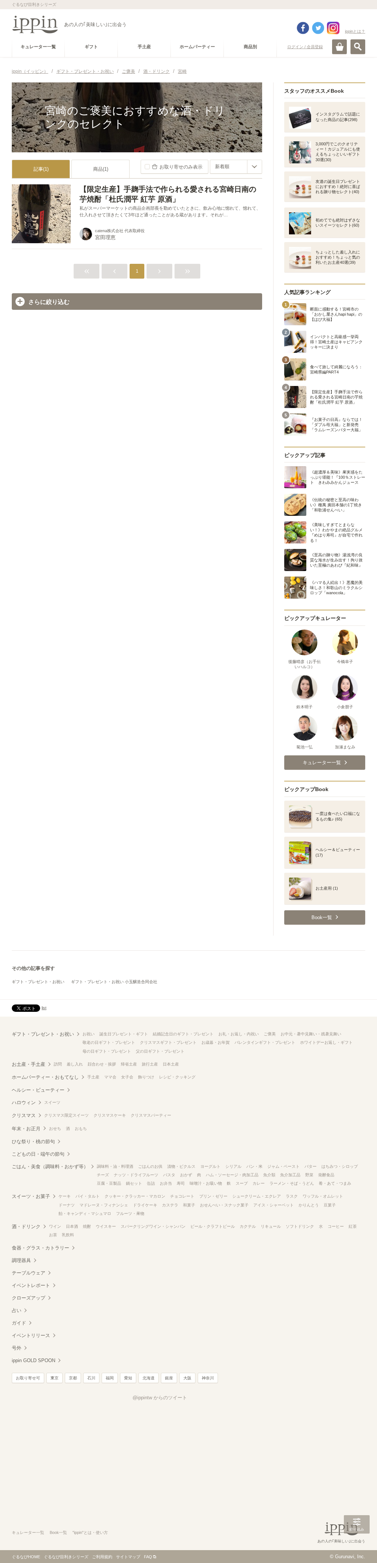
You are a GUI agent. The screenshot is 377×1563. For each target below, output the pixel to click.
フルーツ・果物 (130, 1213)
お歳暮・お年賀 (215, 1042)
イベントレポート (31, 1285)
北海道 (148, 1378)
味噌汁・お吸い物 (206, 1183)
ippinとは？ (355, 31)
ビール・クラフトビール (212, 1226)
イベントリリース (31, 1335)
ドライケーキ (145, 1205)
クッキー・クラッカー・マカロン (135, 1196)
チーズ (103, 1175)
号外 (16, 1348)
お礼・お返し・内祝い (238, 1034)
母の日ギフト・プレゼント (106, 1051)
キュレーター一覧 (28, 1532)
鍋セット (134, 1183)
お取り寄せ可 (28, 1378)
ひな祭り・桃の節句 (33, 1141)
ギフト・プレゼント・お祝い (38, 981)
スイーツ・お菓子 (31, 1196)
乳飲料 (68, 1235)
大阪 (187, 1378)
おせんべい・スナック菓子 (224, 1205)
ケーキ (65, 1196)
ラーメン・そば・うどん (291, 1183)
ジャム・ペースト (283, 1166)
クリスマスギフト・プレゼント (168, 1042)
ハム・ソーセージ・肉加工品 (232, 1175)
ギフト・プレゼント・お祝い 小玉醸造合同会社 (114, 981)
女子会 (127, 1077)
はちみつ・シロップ (339, 1166)
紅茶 (353, 1226)
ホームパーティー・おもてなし (45, 1077)
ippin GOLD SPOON (33, 1360)
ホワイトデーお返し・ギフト (326, 1042)
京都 (73, 1378)
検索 (357, 46)
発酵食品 (326, 1175)
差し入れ (75, 1064)
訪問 (58, 1064)
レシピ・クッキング (177, 1077)
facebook (303, 28)
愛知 (128, 1378)
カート (339, 46)
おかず (186, 1175)
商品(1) (100, 169)
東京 (54, 1378)
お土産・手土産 (28, 1064)
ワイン (55, 1226)
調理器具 (21, 1260)
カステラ (170, 1205)
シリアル (233, 1166)
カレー (259, 1183)
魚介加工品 (290, 1175)
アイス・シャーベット (273, 1205)
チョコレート (182, 1196)
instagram (333, 28)
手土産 (93, 1077)
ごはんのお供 (150, 1166)
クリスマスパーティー (151, 1115)
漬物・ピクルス (181, 1166)
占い (16, 1310)
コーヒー (336, 1226)
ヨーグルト (210, 1166)
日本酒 (72, 1226)
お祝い (88, 1034)
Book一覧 (58, 1532)
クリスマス (24, 1115)
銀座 (169, 1378)
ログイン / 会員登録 (305, 47)
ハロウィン (24, 1102)
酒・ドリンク (26, 1226)
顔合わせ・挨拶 (102, 1064)
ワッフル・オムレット (323, 1196)
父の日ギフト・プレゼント (160, 1051)
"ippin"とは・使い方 (90, 1532)
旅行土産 (150, 1064)
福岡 (110, 1378)
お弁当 (166, 1183)
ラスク (292, 1196)
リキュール (271, 1226)
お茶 (53, 1235)
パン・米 (254, 1166)
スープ (242, 1183)
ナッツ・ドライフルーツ (136, 1175)
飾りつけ (146, 1077)
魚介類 (269, 1175)
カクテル (248, 1226)
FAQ (148, 1557)
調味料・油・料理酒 (115, 1166)
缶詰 (151, 1183)
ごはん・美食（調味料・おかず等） (50, 1166)
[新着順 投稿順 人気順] (236, 167)
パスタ (169, 1175)
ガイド (19, 1323)
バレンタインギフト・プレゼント (265, 1042)
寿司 (181, 1183)
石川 (91, 1378)
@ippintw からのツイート (160, 1397)
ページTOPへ (357, 1546)
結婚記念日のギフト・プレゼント (183, 1034)
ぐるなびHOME (26, 1557)
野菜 (309, 1175)
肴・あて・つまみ (335, 1183)
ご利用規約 (102, 1557)
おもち (81, 1128)
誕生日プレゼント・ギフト (123, 1034)
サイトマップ (128, 1557)
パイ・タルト (87, 1196)
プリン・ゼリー (213, 1196)
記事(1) (41, 169)
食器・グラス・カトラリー (40, 1248)
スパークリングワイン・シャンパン (153, 1226)
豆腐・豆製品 (109, 1183)
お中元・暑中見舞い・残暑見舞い (311, 1034)
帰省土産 (129, 1064)
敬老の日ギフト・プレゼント (108, 1042)
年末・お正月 (26, 1128)
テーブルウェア (28, 1273)
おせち (55, 1128)
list (44, 1008)
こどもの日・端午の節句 (38, 1154)
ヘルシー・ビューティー (38, 1090)
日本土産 (171, 1064)
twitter (318, 28)
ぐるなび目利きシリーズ (66, 1557)
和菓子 (189, 1205)
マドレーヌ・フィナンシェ (104, 1205)
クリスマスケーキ (110, 1115)
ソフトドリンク (300, 1226)
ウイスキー (106, 1226)
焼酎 (87, 1226)
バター (310, 1166)
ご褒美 (270, 1034)
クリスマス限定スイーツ (66, 1115)
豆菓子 (330, 1205)
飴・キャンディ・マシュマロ (85, 1213)
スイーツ (52, 1102)
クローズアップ (28, 1298)
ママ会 (110, 1077)
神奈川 (208, 1378)
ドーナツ (67, 1205)
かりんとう (309, 1205)
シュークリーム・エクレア (256, 1196)
